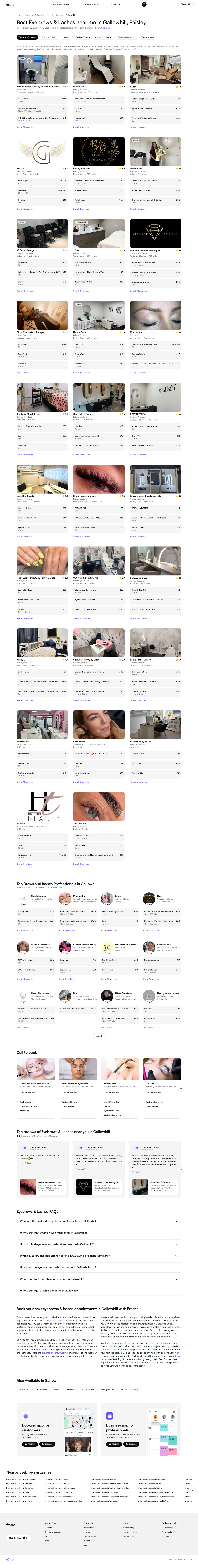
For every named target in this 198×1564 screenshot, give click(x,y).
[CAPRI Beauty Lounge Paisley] (36, 1088)
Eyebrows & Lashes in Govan (56, 1479)
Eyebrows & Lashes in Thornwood (58, 1497)
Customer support (52, 1532)
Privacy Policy (128, 1528)
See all (99, 1036)
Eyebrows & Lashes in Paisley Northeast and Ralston (157, 1497)
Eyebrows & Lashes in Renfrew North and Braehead (110, 1484)
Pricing (87, 1532)
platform (105, 1349)
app (111, 1330)
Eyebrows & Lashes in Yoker (149, 1484)
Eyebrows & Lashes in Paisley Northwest (154, 1501)
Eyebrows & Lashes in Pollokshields (21, 1479)
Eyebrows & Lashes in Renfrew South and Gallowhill (110, 1488)
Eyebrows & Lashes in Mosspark (19, 1501)
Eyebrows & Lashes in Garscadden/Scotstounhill (110, 1497)
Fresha (20, 1317)
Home (19, 15)
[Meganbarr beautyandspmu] (78, 1088)
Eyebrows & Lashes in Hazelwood (20, 1492)
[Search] (144, 4)
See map (105, 28)
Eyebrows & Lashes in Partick (56, 1484)
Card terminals (90, 1536)
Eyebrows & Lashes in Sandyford (19, 1488)
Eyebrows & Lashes (34, 15)
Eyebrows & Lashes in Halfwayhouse (59, 1488)
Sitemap (48, 1540)
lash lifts (45, 1353)
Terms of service (130, 1532)
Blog (47, 1536)
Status (86, 1545)
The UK (50, 15)
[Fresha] (9, 4)
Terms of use (128, 1536)
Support (87, 1540)
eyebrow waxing (59, 1353)
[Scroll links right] (191, 1490)
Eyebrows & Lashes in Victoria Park (58, 1492)
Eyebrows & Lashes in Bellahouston (21, 1497)
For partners (89, 1528)
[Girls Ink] (162, 1088)
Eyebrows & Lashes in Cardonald (104, 1492)
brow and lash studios (54, 1320)
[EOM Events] (120, 1088)
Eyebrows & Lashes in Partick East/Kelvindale (63, 1501)
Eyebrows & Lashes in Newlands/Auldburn (155, 1492)
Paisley (59, 15)
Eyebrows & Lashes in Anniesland (104, 1501)
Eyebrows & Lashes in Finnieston (20, 1484)
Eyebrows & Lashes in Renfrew (150, 1488)
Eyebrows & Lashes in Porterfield (151, 1479)
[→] (181, 1088)
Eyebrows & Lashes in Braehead (104, 1479)
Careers (48, 1528)
